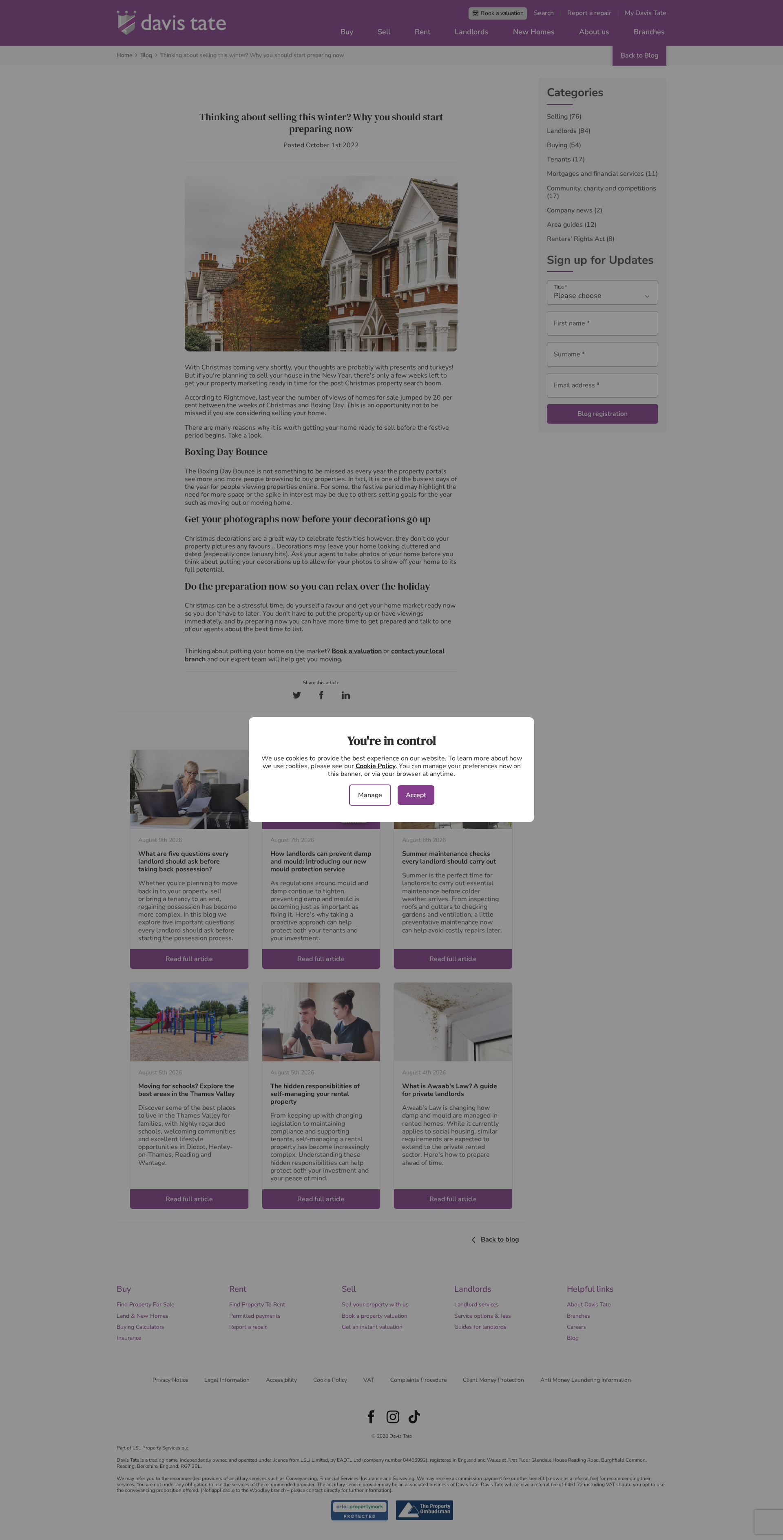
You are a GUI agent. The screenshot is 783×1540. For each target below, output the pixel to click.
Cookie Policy (376, 766)
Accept (416, 795)
